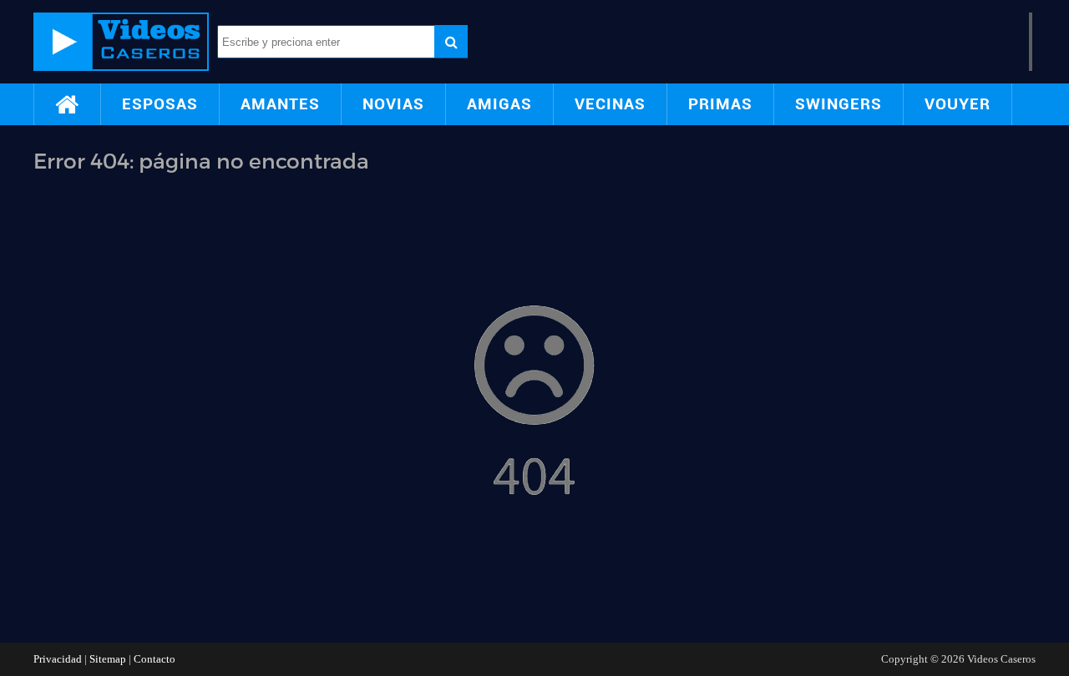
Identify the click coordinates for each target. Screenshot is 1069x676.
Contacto (154, 659)
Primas (720, 104)
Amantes (280, 104)
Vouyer (957, 104)
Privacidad (57, 659)
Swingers (838, 104)
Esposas (160, 104)
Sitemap (107, 659)
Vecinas (610, 104)
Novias (393, 104)
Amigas (499, 104)
